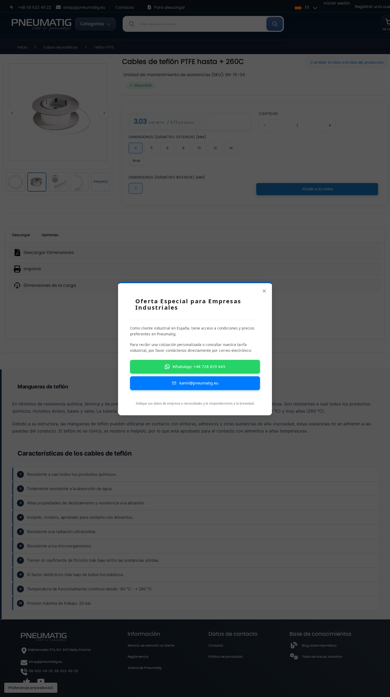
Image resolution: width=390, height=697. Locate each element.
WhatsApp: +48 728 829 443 (198, 366)
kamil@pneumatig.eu (198, 383)
